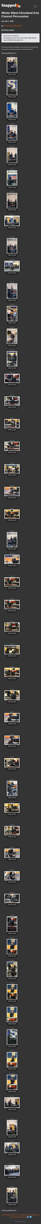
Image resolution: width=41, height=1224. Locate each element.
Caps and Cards (29, 1215)
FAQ (11, 1215)
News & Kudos (18, 1215)
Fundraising (5, 1215)
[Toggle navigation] (35, 6)
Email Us (23, 1217)
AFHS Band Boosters (13, 26)
